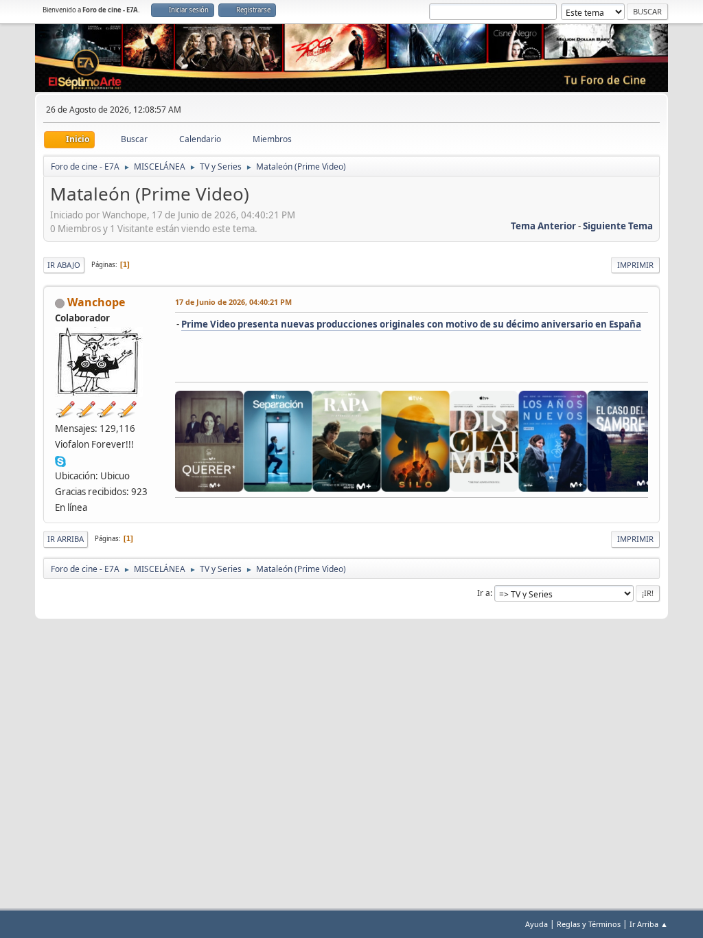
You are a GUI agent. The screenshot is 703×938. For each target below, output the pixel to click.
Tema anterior (543, 226)
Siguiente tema (618, 226)
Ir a (483, 593)
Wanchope (96, 302)
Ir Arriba (65, 539)
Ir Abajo (63, 265)
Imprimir (635, 265)
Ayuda (536, 924)
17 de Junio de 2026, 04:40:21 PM (233, 302)
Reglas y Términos (589, 924)
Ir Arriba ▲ (649, 924)
